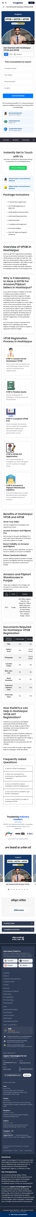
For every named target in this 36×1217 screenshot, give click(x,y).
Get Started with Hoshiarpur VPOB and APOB (19, 7)
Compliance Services (11, 930)
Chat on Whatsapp (18, 168)
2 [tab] (11, 889)
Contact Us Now (18, 96)
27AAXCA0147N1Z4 (24, 1063)
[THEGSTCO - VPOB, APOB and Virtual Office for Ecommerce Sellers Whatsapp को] (21, 939)
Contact (6, 985)
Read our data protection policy (15, 1042)
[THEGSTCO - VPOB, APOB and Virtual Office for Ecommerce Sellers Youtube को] (19, 939)
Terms (21, 1150)
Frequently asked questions (12, 979)
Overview (6, 140)
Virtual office (7, 994)
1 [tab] (8, 889)
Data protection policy (10, 1009)
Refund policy (7, 1018)
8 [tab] (27, 889)
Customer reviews (9, 982)
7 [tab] (24, 889)
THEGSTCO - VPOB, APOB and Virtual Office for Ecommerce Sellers (21, 1211)
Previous (3, 870)
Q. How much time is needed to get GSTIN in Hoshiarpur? (17, 793)
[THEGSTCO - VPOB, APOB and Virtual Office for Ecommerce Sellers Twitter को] (13, 939)
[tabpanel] (18, 871)
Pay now (27, 1075)
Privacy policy (7, 1012)
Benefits (16, 140)
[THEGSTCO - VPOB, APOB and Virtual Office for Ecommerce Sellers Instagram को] (17, 939)
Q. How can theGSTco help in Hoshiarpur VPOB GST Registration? (17, 785)
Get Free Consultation (19, 1215)
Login (31, 3)
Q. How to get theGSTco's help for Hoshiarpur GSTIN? (17, 800)
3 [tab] (14, 889)
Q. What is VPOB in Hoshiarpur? (15, 769)
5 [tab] (19, 889)
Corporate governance (10, 1021)
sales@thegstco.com (13, 1075)
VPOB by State (9, 923)
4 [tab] (16, 889)
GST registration (8, 997)
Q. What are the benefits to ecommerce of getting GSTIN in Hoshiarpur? (16, 776)
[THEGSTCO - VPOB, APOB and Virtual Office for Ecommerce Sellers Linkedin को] (23, 939)
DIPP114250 (7, 1069)
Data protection (7, 1150)
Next (33, 870)
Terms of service (8, 1015)
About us (6, 976)
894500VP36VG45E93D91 (26, 1069)
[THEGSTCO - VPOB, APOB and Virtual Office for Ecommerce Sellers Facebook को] (15, 939)
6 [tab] (22, 889)
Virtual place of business (11, 991)
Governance (28, 1150)
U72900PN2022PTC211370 (10, 1063)
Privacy (16, 1150)
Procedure (25, 140)
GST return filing (8, 1000)
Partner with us (8, 1003)
